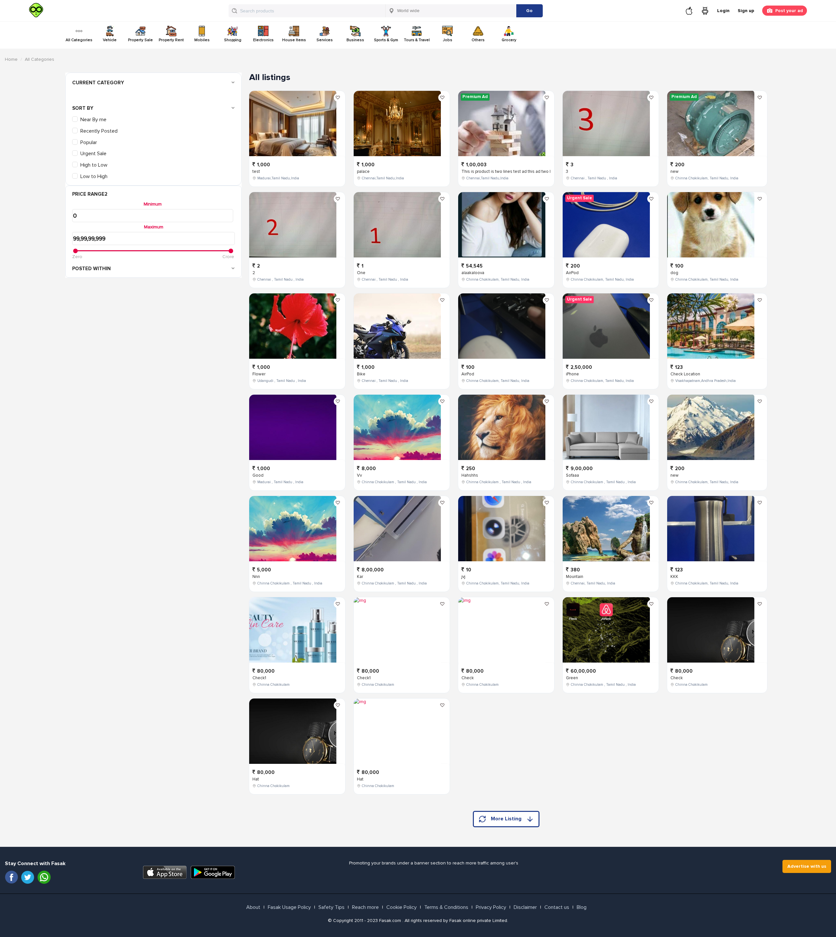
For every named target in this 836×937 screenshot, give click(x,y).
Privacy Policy (491, 907)
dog (674, 272)
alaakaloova (472, 272)
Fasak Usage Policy (289, 907)
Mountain (574, 576)
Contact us (556, 907)
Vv (359, 475)
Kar (360, 576)
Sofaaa (572, 475)
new (674, 171)
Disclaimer (525, 907)
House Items (294, 40)
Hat (255, 779)
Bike (361, 374)
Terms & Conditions (446, 907)
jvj (463, 576)
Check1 (259, 678)
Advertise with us (806, 866)
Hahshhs (469, 475)
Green (572, 678)
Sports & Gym (386, 40)
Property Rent (171, 40)
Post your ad (789, 10)
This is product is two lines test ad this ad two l (506, 171)
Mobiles (202, 40)
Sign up (746, 10)
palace (363, 171)
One (361, 272)
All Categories (79, 40)
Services (324, 40)
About (253, 907)
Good (258, 475)
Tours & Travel (417, 40)
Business (355, 40)
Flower (258, 374)
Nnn (256, 576)
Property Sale (140, 40)
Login (723, 10)
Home (11, 59)
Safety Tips (331, 907)
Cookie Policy (401, 907)
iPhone (572, 374)
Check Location (685, 374)
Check (467, 678)
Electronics (263, 40)
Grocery (509, 40)
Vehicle (110, 40)
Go (529, 10)
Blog (582, 907)
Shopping (232, 40)
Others (478, 40)
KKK (674, 576)
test (256, 171)
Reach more (365, 907)
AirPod (467, 374)
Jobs (447, 40)
